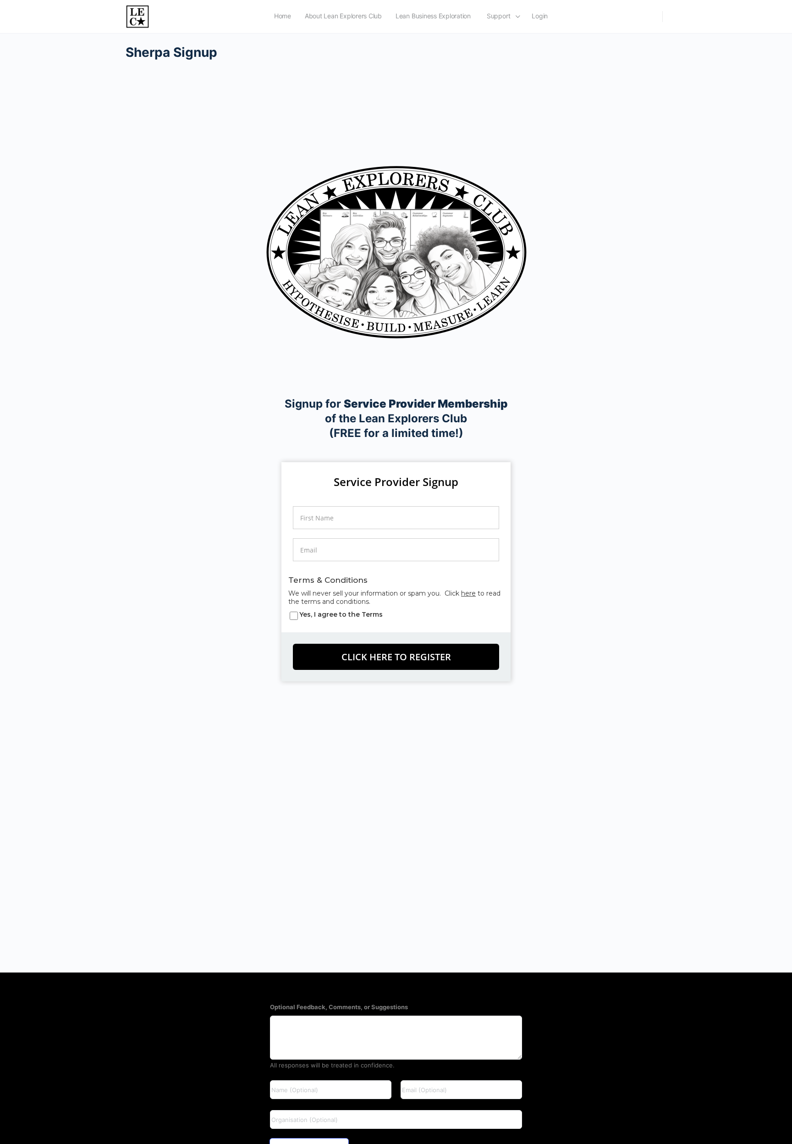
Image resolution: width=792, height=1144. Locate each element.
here (468, 593)
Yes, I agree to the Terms (341, 614)
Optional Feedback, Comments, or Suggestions (339, 1007)
